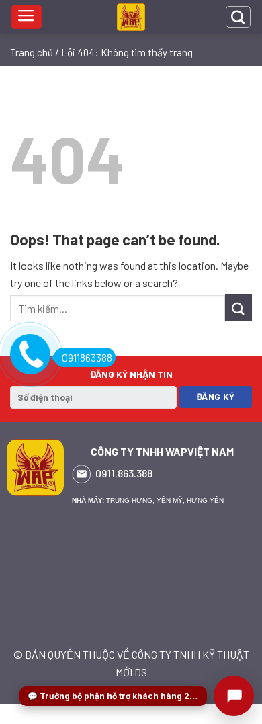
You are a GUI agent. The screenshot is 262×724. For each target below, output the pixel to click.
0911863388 (87, 357)
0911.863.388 (123, 473)
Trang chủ (31, 52)
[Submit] (238, 307)
